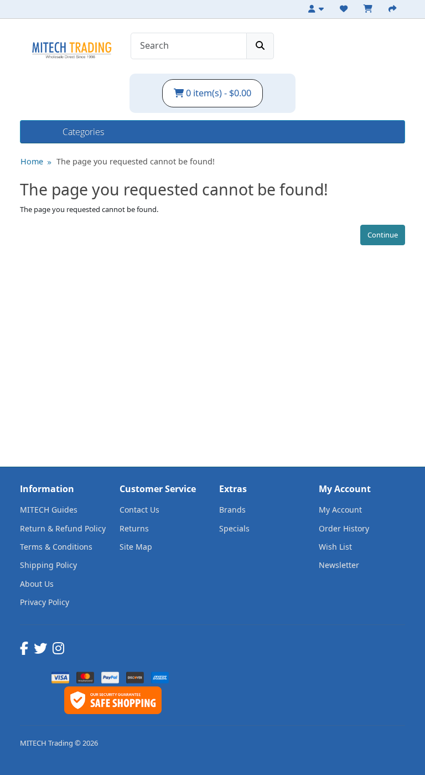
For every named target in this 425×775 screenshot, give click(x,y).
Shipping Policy (48, 565)
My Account (340, 509)
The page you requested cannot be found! (135, 161)
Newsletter (339, 565)
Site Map (136, 546)
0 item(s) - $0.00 (217, 93)
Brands (232, 509)
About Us (37, 583)
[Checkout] (394, 9)
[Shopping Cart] (369, 9)
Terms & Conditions (56, 546)
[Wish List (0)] (345, 9)
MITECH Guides (48, 509)
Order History (344, 528)
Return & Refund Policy (63, 528)
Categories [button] (83, 132)
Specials (234, 528)
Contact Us (139, 509)
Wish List (335, 546)
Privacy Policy (44, 602)
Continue (382, 235)
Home (41, 132)
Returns (134, 528)
